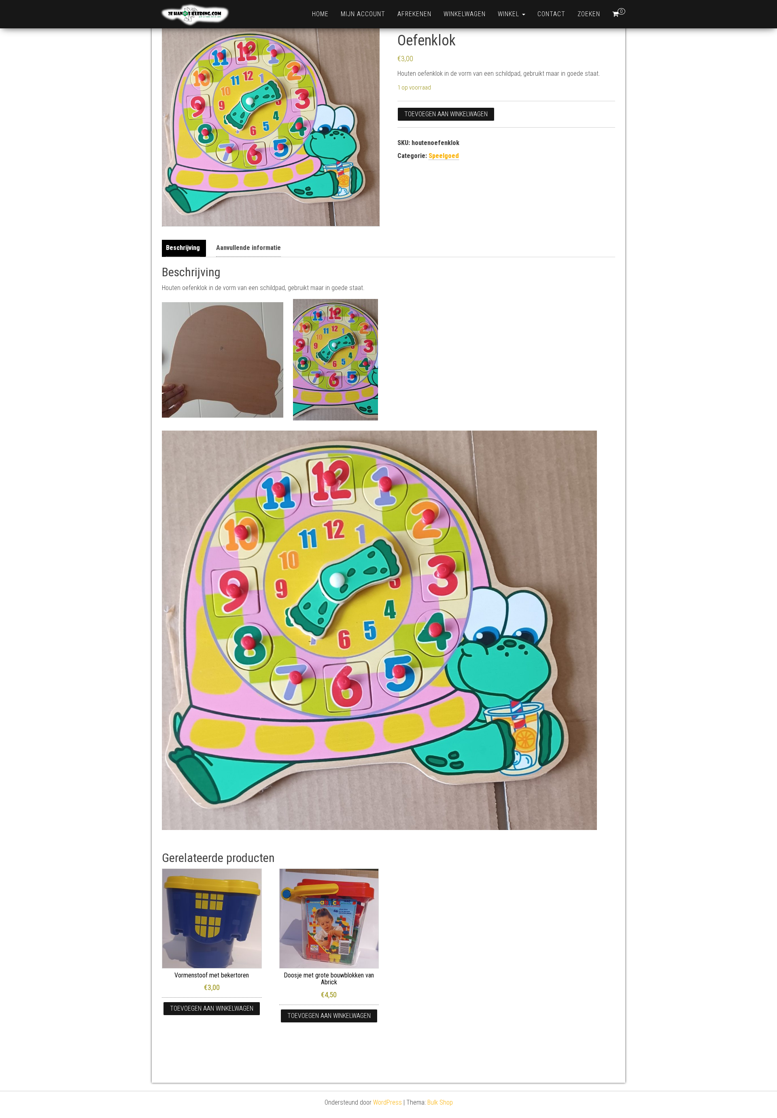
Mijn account (363, 14)
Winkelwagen (465, 14)
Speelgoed (444, 156)
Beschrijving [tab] (183, 248)
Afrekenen (414, 14)
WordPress (387, 1102)
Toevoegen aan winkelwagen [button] (211, 1008)
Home (320, 14)
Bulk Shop (440, 1102)
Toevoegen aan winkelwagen (446, 114)
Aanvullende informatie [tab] (248, 248)
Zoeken (588, 14)
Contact (551, 14)
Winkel (509, 14)
